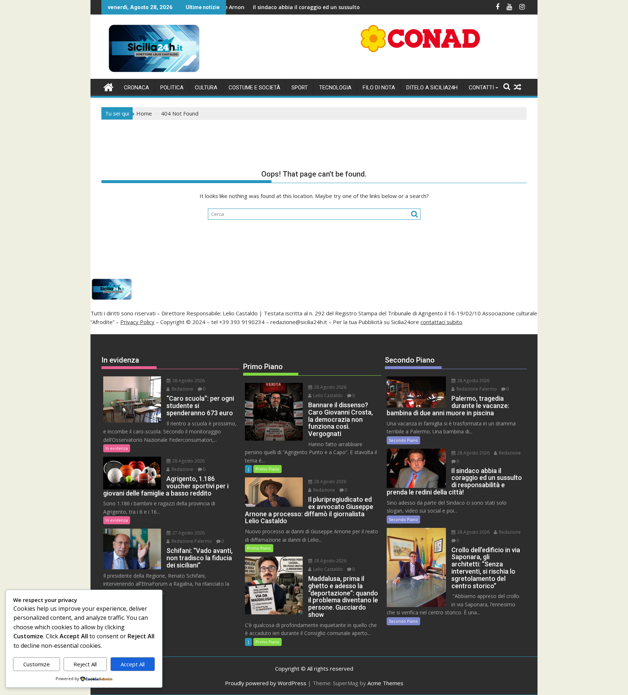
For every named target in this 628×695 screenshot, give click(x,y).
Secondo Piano (403, 440)
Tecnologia (335, 87)
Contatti (481, 87)
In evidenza (116, 448)
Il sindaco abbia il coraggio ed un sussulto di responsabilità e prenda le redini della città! (335, 7)
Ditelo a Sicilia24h (432, 87)
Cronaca (136, 87)
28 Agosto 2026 (188, 380)
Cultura (206, 87)
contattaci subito (441, 322)
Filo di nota (379, 87)
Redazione (181, 389)
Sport (299, 87)
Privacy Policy (137, 322)
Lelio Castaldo (327, 395)
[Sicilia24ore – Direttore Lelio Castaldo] (108, 86)
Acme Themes (385, 683)
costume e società (254, 87)
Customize (36, 664)
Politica (172, 87)
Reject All (85, 664)
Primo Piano (267, 469)
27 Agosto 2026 (188, 533)
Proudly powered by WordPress (265, 683)
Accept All (133, 664)
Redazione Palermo (191, 541)
